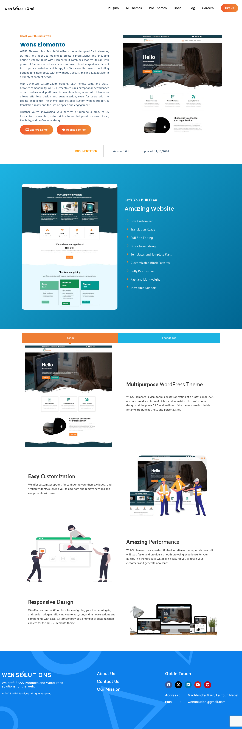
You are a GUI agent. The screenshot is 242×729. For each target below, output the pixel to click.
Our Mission (108, 689)
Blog (191, 8)
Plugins (113, 8)
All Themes (134, 8)
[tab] (70, 338)
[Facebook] (168, 684)
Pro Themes (158, 8)
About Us (106, 673)
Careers (208, 8)
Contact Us (108, 681)
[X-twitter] (178, 684)
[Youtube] (197, 684)
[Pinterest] (207, 684)
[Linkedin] (188, 684)
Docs (177, 8)
